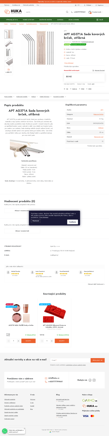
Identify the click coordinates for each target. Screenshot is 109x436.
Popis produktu (8, 97)
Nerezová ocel (98, 137)
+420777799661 (79, 12)
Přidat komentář (22, 231)
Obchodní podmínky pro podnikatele (14, 409)
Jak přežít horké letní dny (62, 399)
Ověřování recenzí (9, 419)
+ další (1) (9, 72)
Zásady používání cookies (11, 415)
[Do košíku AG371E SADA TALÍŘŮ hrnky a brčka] (28, 341)
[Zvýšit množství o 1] (18, 340)
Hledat (67, 12)
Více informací (43, 217)
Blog (31, 409)
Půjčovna (6, 5)
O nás (32, 403)
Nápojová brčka (98, 114)
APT (65, 31)
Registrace (100, 5)
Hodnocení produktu (21, 97)
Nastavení (36, 221)
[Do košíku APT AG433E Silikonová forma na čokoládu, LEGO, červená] (62, 341)
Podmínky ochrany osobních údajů (13, 406)
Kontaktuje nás (16, 5)
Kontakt (32, 406)
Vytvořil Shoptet (55, 431)
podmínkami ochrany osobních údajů (76, 365)
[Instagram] (94, 380)
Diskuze (34, 97)
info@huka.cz (53, 378)
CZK (78, 5)
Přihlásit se (98, 360)
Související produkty (58, 97)
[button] (4, 431)
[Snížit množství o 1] (8, 340)
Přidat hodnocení (22, 211)
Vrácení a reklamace (9, 403)
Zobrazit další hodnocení (95, 284)
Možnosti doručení (100, 70)
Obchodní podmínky (28, 5)
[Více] (100, 19)
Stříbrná (100, 128)
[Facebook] (90, 380)
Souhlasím (72, 222)
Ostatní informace (44, 97)
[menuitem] (12, 19)
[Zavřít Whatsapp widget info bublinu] (25, 428)
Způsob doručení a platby (11, 412)
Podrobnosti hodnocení (87, 42)
